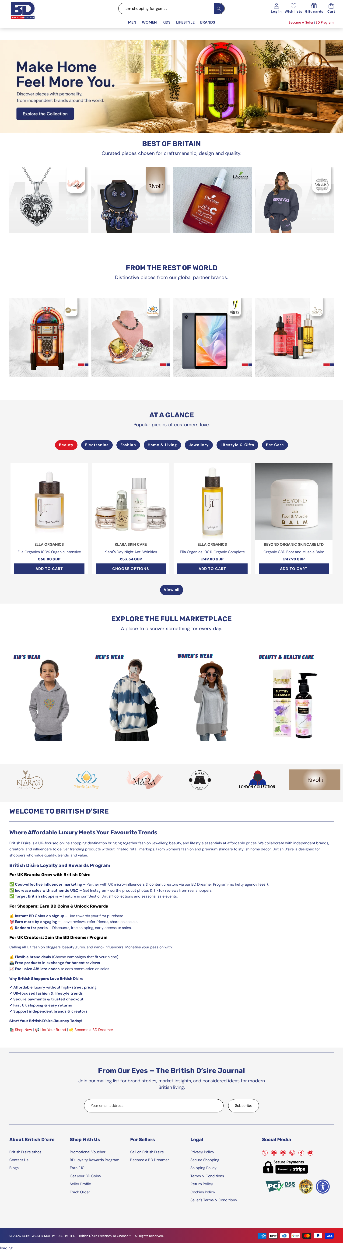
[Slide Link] (171, 86)
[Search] (219, 8)
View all (171, 589)
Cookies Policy (202, 1192)
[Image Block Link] (48, 200)
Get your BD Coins (85, 1176)
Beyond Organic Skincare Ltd (294, 544)
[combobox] (171, 8)
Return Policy (201, 1183)
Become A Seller (300, 22)
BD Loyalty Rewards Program (94, 1159)
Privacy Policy (202, 1152)
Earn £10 (77, 1167)
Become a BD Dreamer (93, 1029)
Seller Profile (80, 1183)
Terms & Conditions (207, 1176)
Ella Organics (49, 544)
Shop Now (23, 1029)
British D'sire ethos (25, 1152)
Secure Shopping (204, 1159)
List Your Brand (53, 1029)
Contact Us (18, 1159)
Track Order (80, 1192)
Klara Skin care (131, 544)
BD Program (324, 22)
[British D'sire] (28, 14)
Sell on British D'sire (147, 1152)
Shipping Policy (203, 1167)
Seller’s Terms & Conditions (213, 1200)
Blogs (14, 1167)
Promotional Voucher (87, 1152)
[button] (331, 8)
